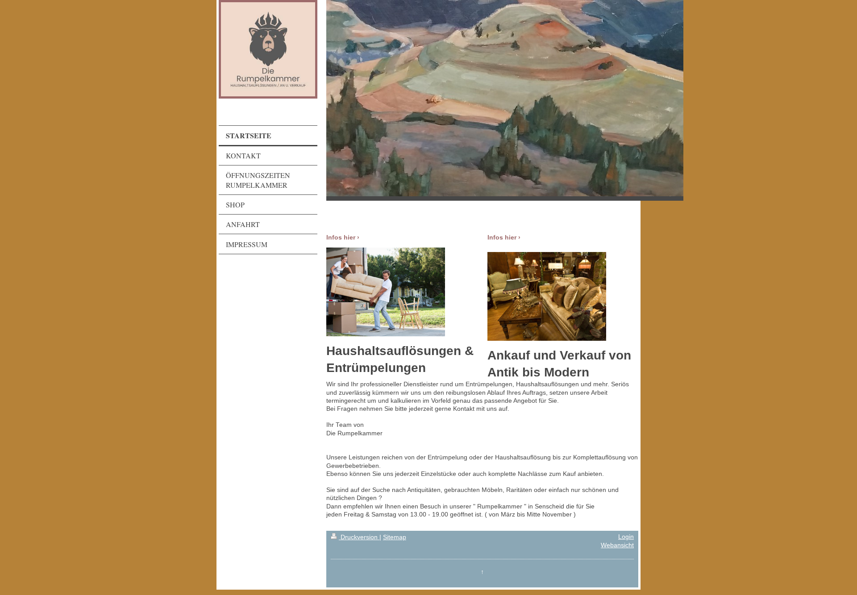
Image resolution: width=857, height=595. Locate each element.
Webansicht (617, 545)
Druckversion (359, 537)
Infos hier (340, 237)
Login (626, 536)
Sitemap (394, 537)
